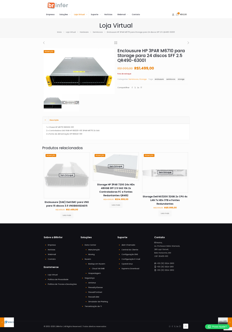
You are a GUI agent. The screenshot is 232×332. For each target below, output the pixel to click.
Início (59, 32)
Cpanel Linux (127, 264)
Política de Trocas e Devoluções (62, 284)
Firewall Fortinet (95, 292)
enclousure (159, 79)
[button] (217, 326)
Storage (143, 79)
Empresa (52, 245)
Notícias (51, 249)
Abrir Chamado (128, 245)
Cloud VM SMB (98, 268)
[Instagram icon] (180, 326)
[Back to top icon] (185, 326)
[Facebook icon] (172, 326)
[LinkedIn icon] (177, 326)
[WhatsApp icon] (170, 326)
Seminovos (98, 32)
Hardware (84, 32)
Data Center (90, 245)
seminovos (170, 79)
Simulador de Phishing (98, 301)
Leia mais (67, 215)
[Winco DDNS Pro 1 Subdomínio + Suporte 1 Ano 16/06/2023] (7, 322)
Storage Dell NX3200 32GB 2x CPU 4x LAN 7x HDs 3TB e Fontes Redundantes (165, 200)
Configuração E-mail (131, 259)
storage (181, 79)
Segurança (89, 278)
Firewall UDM (93, 297)
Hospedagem (94, 273)
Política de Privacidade (58, 279)
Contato (52, 259)
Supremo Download (130, 268)
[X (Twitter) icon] (175, 326)
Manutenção (94, 249)
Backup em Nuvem (96, 264)
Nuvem (88, 259)
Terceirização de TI (93, 306)
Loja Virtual (71, 32)
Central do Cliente (130, 249)
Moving (91, 254)
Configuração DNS (130, 254)
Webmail (52, 254)
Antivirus (92, 282)
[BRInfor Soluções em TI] (57, 5)
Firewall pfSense (95, 287)
